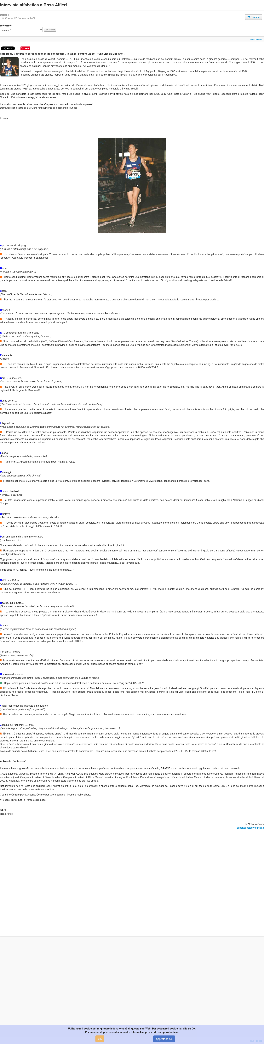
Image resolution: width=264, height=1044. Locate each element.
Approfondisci (164, 1039)
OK (100, 1039)
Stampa (255, 17)
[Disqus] (132, 884)
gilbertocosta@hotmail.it (250, 827)
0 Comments (256, 39)
